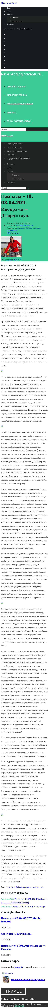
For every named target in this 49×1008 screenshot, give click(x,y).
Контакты (10, 24)
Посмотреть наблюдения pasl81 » (28, 979)
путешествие (12, 230)
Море (9, 11)
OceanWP (19, 1006)
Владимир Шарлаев (12, 259)
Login (19, 29)
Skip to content (9, 2)
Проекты (10, 8)
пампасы (36, 228)
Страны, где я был (14, 143)
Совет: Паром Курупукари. (16, 933)
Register (27, 29)
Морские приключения (17, 151)
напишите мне (9, 29)
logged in (19, 967)
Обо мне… (10, 14)
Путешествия (17, 21)
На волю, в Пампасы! (24, 225)
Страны (15, 17)
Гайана (29, 228)
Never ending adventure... (22, 74)
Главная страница (14, 147)
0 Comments (13, 233)
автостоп (21, 228)
